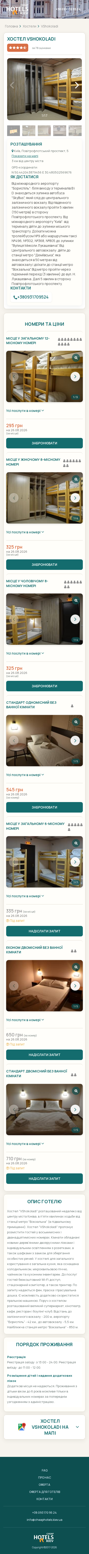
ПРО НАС (44, 1477)
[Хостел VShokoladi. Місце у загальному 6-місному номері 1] (44, 861)
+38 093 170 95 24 (68, 9)
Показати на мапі (25, 156)
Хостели (29, 26)
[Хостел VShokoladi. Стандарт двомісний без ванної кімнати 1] (44, 1109)
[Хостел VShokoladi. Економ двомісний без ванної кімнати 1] (44, 985)
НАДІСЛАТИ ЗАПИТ (45, 931)
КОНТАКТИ (45, 1499)
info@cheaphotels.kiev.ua (44, 1520)
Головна (11, 26)
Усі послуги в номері (23, 410)
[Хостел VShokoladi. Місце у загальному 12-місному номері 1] (44, 376)
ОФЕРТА (44, 1485)
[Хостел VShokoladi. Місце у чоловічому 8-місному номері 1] (44, 619)
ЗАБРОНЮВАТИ (44, 443)
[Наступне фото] (75, 376)
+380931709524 (33, 297)
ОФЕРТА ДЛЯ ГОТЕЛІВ (44, 1492)
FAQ (44, 1470)
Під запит (17, 920)
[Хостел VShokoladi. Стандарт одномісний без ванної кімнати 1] (44, 740)
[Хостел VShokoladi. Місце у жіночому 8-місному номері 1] (44, 498)
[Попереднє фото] (14, 376)
